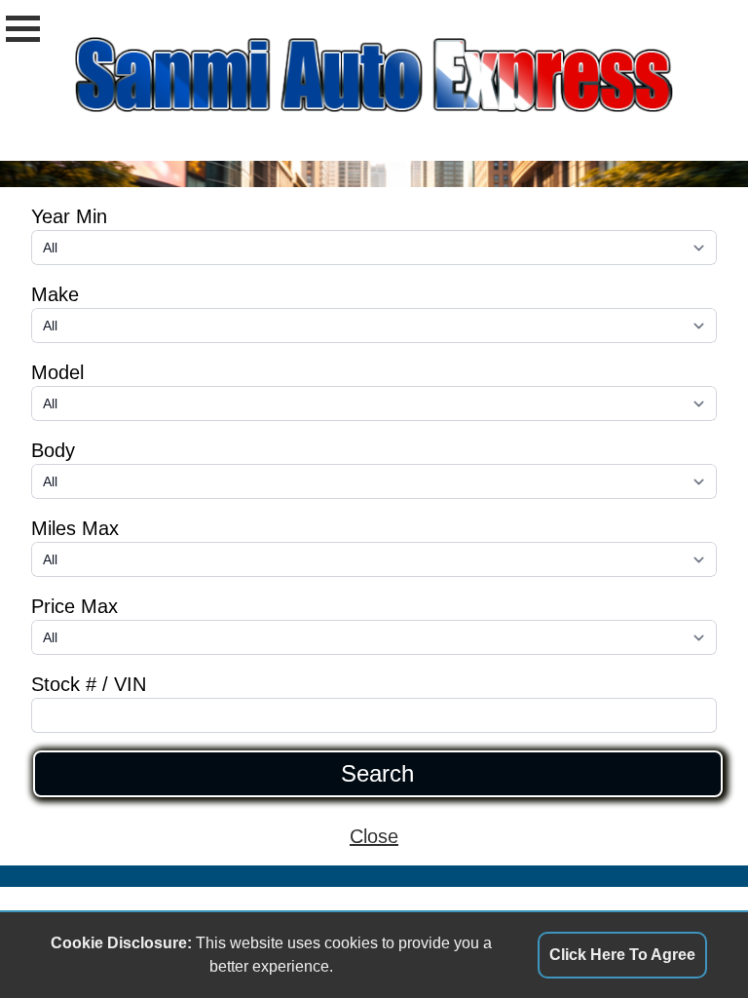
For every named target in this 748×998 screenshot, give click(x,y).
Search (377, 774)
